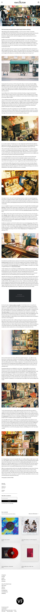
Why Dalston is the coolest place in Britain (10, 31)
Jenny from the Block (16, 266)
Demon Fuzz (29, 223)
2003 (13, 463)
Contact (15, 611)
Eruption (7, 228)
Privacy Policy (3, 611)
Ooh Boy (23, 219)
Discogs (24, 224)
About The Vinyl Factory (6, 583)
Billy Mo (5, 215)
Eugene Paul (5, 416)
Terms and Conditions (10, 611)
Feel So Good (17, 219)
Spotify (3, 578)
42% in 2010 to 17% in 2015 (26, 461)
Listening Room (5, 591)
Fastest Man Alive (14, 265)
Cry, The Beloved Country (27, 210)
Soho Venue (4, 585)
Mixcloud (3, 579)
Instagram (4, 574)
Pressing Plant (4, 590)
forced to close (5, 469)
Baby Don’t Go (24, 228)
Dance (26, 265)
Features (3, 588)
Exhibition (4, 593)
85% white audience (6, 312)
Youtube (3, 576)
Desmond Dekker (7, 279)
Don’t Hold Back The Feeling (14, 146)
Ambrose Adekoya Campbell (15, 305)
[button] (5, 2)
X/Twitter (3, 581)
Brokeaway (31, 228)
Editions (3, 587)
